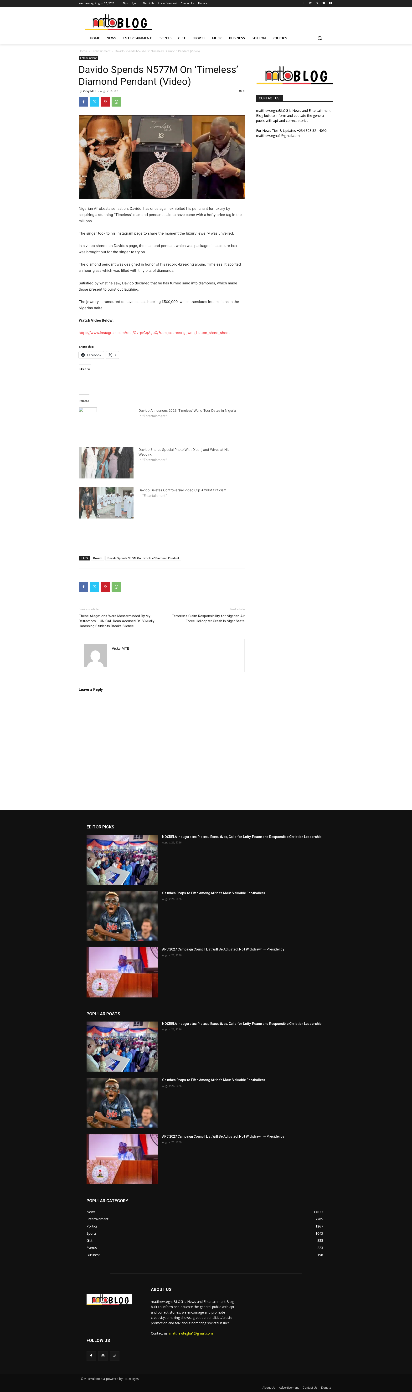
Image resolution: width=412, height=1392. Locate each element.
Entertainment (101, 51)
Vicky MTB (89, 91)
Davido (97, 558)
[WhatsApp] (116, 102)
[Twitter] (317, 3)
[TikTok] (114, 1356)
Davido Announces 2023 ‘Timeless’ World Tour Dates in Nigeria (187, 410)
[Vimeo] (324, 3)
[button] (319, 38)
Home (83, 51)
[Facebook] (304, 3)
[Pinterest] (105, 102)
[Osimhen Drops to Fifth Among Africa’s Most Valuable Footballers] (122, 916)
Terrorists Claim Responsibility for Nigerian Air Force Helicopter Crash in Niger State (208, 618)
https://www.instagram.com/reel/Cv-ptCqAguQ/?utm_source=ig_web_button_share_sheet (154, 332)
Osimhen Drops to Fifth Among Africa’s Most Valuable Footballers (213, 893)
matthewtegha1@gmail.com (191, 1333)
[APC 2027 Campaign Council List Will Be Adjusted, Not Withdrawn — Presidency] (122, 972)
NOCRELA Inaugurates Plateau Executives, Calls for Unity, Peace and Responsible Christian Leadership (241, 837)
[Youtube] (330, 3)
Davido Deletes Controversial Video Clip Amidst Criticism (182, 490)
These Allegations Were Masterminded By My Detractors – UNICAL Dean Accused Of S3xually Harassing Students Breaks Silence (116, 621)
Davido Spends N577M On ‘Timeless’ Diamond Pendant (143, 558)
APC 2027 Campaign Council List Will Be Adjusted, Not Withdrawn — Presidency (223, 949)
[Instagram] (311, 3)
